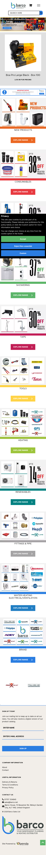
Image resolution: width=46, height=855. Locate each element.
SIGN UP (23, 748)
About (4, 767)
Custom (23, 253)
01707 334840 (10, 799)
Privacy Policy (8, 787)
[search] (41, 13)
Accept (23, 239)
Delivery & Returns (9, 782)
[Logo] (18, 5)
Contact (5, 770)
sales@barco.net (11, 802)
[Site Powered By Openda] (22, 844)
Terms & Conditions (10, 785)
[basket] (30, 5)
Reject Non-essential (23, 246)
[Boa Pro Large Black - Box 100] (23, 52)
